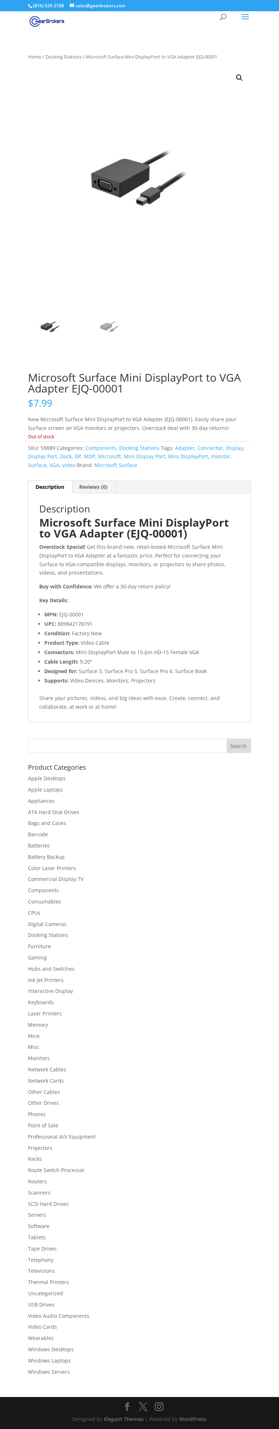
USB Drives (41, 1304)
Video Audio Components (58, 1315)
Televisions (41, 1270)
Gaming (37, 957)
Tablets (37, 1237)
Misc (33, 1046)
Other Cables (44, 1091)
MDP (89, 456)
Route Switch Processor (56, 1170)
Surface (37, 465)
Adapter (185, 447)
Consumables (44, 901)
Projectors (40, 1147)
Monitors (39, 1058)
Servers (37, 1214)
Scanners (39, 1192)
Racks (35, 1158)
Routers (37, 1181)
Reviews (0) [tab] (93, 486)
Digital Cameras (47, 924)
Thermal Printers (48, 1282)
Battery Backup (46, 856)
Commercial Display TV (56, 878)
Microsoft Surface (115, 465)
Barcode (38, 834)
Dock (66, 456)
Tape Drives (42, 1248)
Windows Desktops (51, 1349)
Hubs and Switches (51, 968)
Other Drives (43, 1102)
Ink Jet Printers (46, 980)
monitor (220, 456)
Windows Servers (49, 1371)
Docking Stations (63, 56)
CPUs (34, 912)
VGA (54, 465)
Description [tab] (50, 486)
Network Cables (47, 1069)
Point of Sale (43, 1125)
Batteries (39, 845)
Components (100, 447)
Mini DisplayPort (188, 456)
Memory (38, 1024)
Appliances (41, 800)
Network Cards (46, 1080)
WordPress (192, 1419)
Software (38, 1226)
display (234, 447)
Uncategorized (45, 1293)
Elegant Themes (123, 1419)
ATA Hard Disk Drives (53, 812)
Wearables (41, 1338)
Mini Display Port (144, 456)
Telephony (40, 1259)
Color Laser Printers (52, 868)
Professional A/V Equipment (62, 1136)
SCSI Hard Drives (48, 1203)
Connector (210, 447)
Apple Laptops (45, 789)
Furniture (39, 946)
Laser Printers (45, 1013)
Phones (37, 1114)
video (68, 465)
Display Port (42, 456)
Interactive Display (50, 990)
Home (34, 56)
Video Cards (42, 1326)
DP (77, 456)
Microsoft (109, 456)
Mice (34, 1035)
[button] (239, 77)
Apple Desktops (47, 778)
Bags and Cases (47, 823)
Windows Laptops (49, 1360)
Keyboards (41, 1002)
